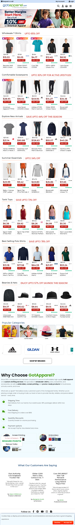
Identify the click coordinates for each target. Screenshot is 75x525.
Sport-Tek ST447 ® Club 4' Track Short (23, 192)
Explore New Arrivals (12, 116)
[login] (62, 6)
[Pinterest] (37, 512)
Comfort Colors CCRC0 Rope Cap (51, 316)
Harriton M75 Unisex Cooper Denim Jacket (65, 150)
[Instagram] (47, 512)
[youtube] (42, 512)
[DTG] (52, 450)
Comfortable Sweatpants (15, 75)
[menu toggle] (70, 6)
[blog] (51, 512)
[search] (58, 6)
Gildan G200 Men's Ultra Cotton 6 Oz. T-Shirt (37, 477)
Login (72, 1)
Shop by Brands (37, 361)
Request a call (8, 1)
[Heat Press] (16, 450)
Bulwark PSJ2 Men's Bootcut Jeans (37, 150)
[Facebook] (33, 512)
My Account (60, 1)
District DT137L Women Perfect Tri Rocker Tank (37, 233)
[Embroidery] (55, 440)
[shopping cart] (66, 6)
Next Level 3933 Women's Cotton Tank (66, 233)
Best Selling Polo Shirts (14, 241)
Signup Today (11, 444)
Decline (57, 522)
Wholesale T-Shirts (11, 33)
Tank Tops (7, 199)
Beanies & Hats (9, 283)
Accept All (68, 522)
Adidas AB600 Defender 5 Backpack (51, 150)
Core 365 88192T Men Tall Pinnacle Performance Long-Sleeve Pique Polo (60, 479)
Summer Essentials (12, 158)
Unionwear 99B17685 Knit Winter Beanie (8, 316)
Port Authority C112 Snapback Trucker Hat (14, 476)
